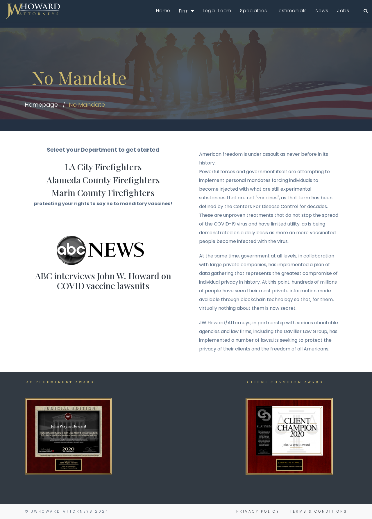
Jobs (343, 10)
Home (163, 10)
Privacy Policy (258, 511)
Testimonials (291, 10)
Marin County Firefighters (103, 192)
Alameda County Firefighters (103, 180)
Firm (184, 11)
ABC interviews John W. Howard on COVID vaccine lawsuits (103, 281)
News (322, 10)
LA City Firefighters (103, 167)
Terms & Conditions (318, 511)
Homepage (41, 105)
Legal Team (217, 10)
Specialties (253, 10)
